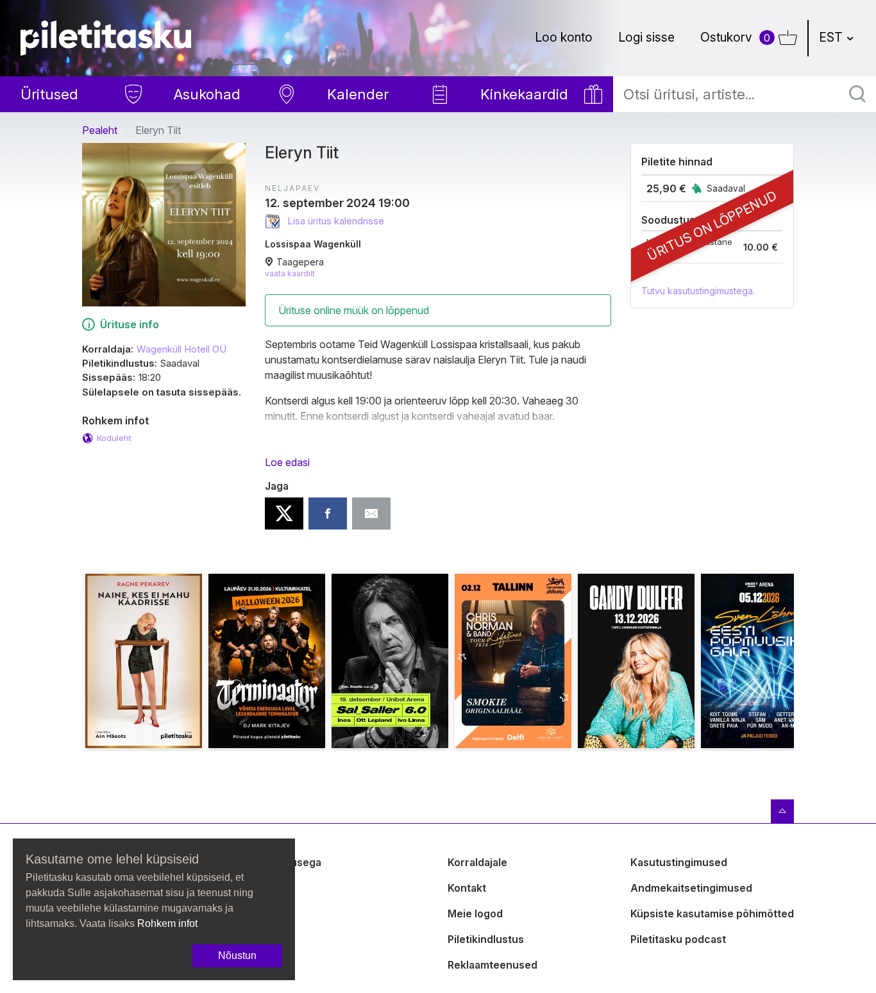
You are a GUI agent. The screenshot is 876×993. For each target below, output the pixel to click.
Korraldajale (477, 862)
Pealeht (99, 130)
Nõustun (237, 955)
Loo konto (564, 37)
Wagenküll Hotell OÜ (181, 349)
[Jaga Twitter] (284, 513)
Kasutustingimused (678, 862)
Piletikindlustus (486, 939)
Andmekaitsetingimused (691, 887)
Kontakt (467, 887)
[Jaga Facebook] (327, 513)
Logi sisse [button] (646, 37)
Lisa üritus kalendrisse (334, 220)
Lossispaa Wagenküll (313, 243)
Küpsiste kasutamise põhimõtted (712, 913)
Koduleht (114, 438)
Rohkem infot (167, 923)
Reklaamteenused (492, 964)
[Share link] (371, 513)
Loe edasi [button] (287, 462)
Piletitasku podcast (678, 939)
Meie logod (475, 913)
